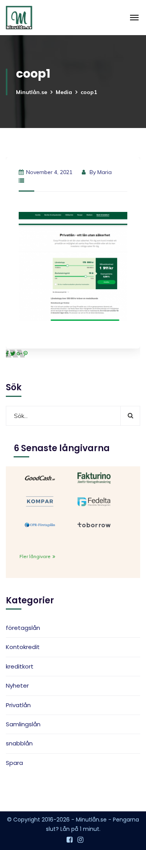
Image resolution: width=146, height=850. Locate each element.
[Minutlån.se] (19, 17)
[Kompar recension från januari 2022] (39, 501)
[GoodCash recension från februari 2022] (39, 477)
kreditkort (19, 666)
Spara (14, 763)
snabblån (19, 743)
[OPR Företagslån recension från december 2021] (39, 524)
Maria (104, 172)
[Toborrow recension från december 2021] (94, 524)
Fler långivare (35, 556)
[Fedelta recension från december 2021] (94, 501)
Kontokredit (23, 647)
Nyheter (17, 685)
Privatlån (18, 705)
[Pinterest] (25, 353)
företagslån (23, 628)
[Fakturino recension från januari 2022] (94, 477)
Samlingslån (23, 724)
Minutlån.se (31, 92)
